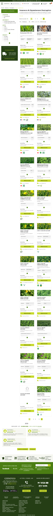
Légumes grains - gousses (23, 503)
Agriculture (5, 500)
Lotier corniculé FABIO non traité (24, 298)
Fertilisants (4, 503)
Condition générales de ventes (27, 497)
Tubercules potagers (22, 510)
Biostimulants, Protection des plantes (8, 504)
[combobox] (15, 4)
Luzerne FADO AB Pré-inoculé (41, 394)
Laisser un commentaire (22, 449)
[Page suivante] (44, 19)
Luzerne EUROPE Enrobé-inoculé (41, 361)
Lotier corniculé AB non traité (24, 264)
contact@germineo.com (31, 0)
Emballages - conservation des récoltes (9, 510)
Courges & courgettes (22, 507)
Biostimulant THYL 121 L (26, 33)
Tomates (20, 506)
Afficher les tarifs (27, 49)
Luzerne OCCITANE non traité (25, 394)
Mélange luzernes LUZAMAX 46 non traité (43, 99)
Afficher (33, 21)
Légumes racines (22, 509)
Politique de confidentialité (16, 497)
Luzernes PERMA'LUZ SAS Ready (25, 99)
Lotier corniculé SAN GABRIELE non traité (25, 198)
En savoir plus (43, 490)
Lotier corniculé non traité (43, 230)
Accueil (2, 7)
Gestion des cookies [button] (46, 497)
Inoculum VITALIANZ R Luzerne (42, 33)
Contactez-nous (26, 490)
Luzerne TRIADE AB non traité (41, 328)
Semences (7, 7)
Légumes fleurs (21, 508)
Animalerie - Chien (38, 502)
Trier (20, 21)
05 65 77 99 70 (13, 482)
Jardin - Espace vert (23, 500)
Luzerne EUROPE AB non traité (24, 361)
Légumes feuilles (21, 504)
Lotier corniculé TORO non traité (24, 231)
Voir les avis (32, 449)
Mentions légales (6, 497)
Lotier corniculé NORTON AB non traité (42, 264)
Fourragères (12, 7)
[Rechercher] (11, 3)
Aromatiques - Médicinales (23, 502)
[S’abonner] (49, 465)
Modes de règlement (37, 497)
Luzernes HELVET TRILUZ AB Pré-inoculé (42, 132)
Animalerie (37, 500)
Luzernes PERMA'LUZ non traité (42, 66)
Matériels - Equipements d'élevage (8, 511)
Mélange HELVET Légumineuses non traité (26, 132)
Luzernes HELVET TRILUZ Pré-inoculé (25, 165)
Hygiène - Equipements (6, 509)
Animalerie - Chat (38, 503)
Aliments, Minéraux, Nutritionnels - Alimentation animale (8, 508)
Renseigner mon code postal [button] (9, 58)
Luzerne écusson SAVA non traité (41, 298)
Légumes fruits (21, 505)
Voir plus (21, 15)
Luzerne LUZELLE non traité (24, 328)
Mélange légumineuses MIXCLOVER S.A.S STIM (42, 165)
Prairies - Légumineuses (19, 7)
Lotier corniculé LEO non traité (41, 198)
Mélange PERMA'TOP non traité (25, 66)
